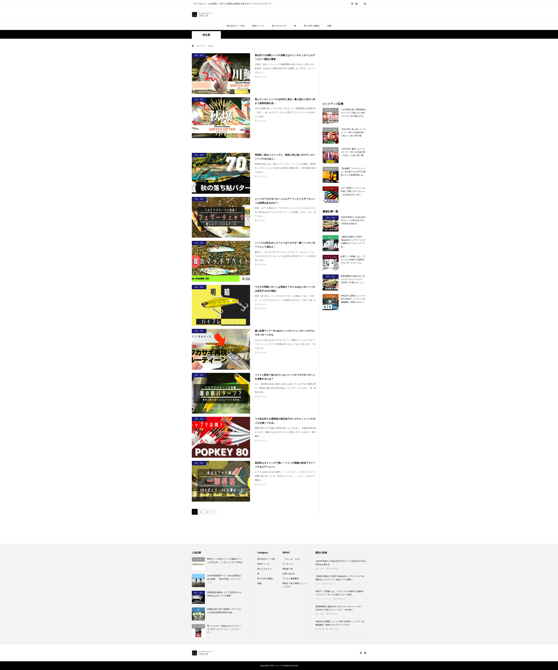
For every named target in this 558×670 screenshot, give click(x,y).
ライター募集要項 (290, 578)
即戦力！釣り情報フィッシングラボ (294, 585)
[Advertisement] (347, 73)
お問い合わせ (288, 573)
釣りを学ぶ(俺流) (311, 25)
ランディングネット (323, 599)
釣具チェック (258, 25)
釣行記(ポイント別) (235, 25)
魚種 (329, 25)
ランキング (287, 563)
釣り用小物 (319, 629)
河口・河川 (319, 568)
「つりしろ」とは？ (291, 558)
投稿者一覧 (287, 568)
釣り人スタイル (279, 25)
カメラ (318, 583)
